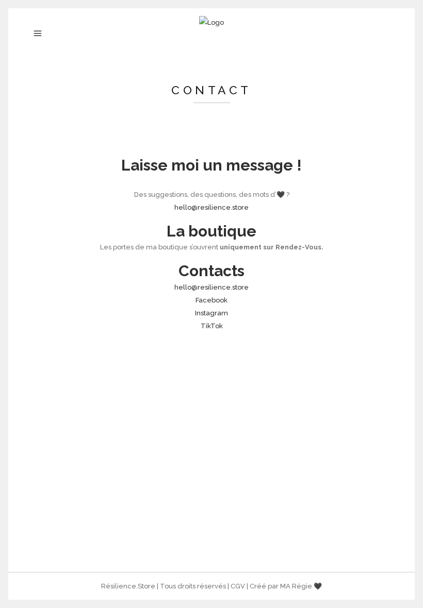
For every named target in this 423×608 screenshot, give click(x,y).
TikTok (212, 326)
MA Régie (296, 586)
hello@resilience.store (211, 207)
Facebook (211, 300)
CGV (238, 586)
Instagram (211, 313)
